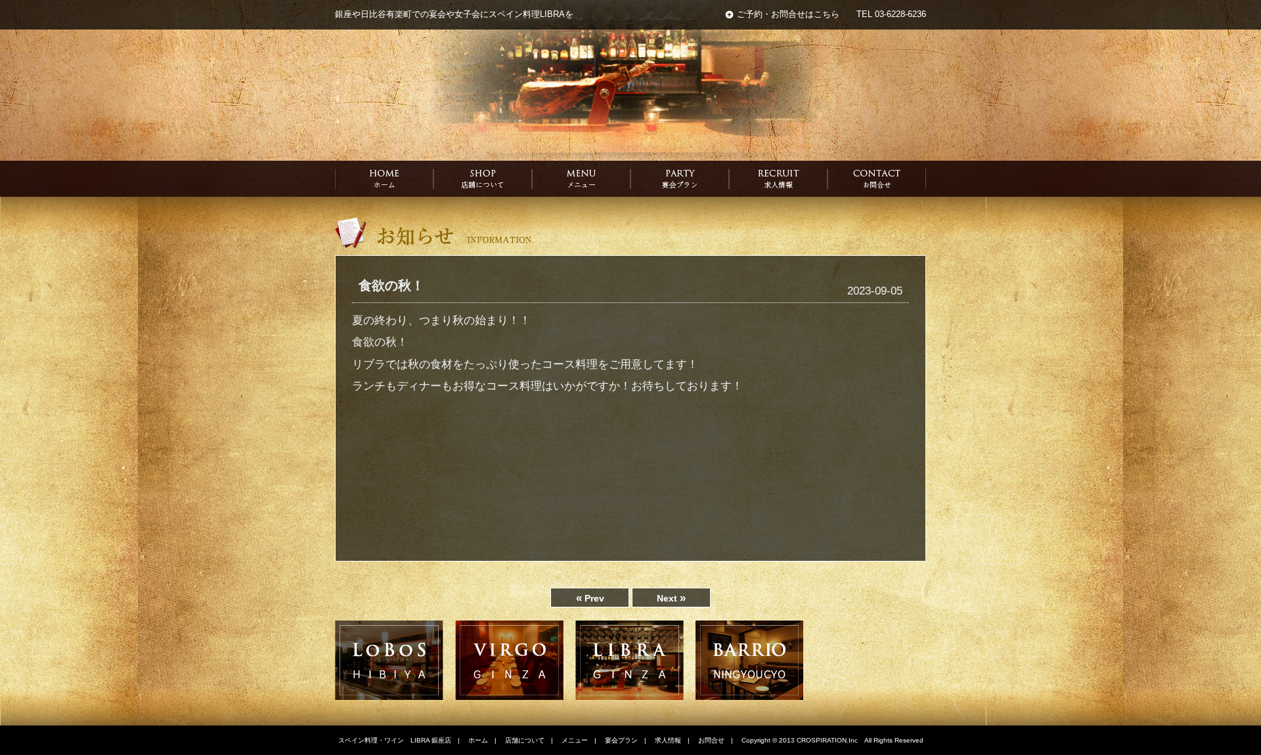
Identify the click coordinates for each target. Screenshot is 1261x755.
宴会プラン (621, 740)
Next (671, 598)
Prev (590, 598)
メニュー (575, 740)
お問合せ (711, 740)
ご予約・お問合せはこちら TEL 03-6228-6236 (831, 14)
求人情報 (668, 740)
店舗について (524, 740)
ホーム (478, 740)
